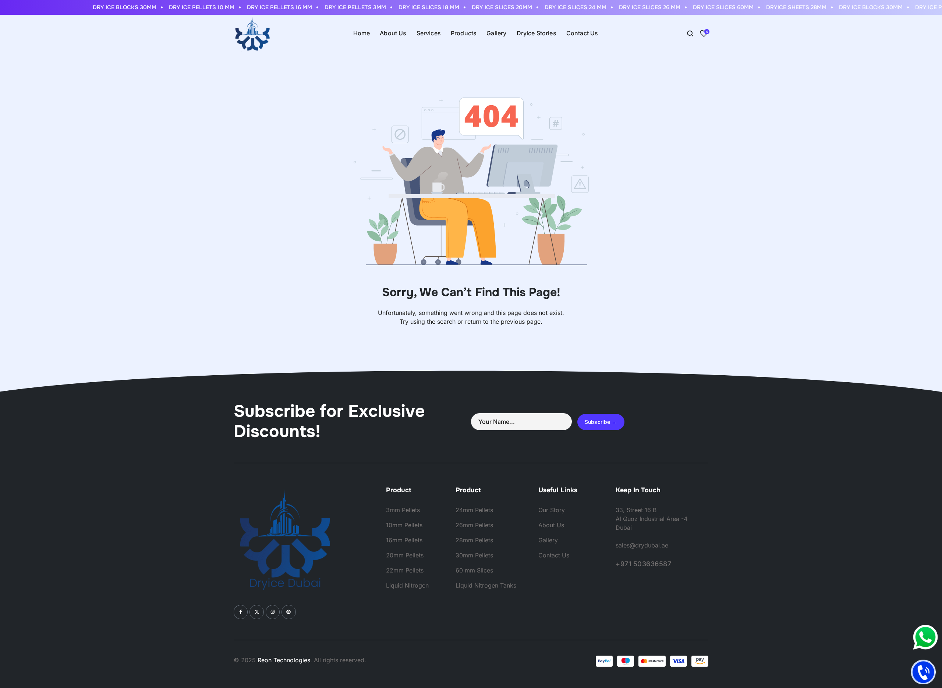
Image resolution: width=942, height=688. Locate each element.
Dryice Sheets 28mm (788, 7)
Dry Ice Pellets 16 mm (271, 7)
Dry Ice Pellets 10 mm (193, 7)
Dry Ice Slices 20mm (494, 7)
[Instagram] (273, 612)
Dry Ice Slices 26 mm (641, 7)
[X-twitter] (256, 612)
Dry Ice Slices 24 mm (567, 7)
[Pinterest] (288, 612)
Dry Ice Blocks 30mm (116, 7)
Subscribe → (601, 422)
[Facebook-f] (241, 612)
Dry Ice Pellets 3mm (347, 7)
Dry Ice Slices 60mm (715, 7)
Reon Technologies (284, 660)
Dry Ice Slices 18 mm (420, 7)
